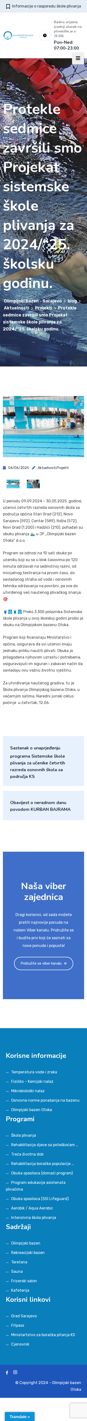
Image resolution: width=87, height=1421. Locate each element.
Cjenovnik (20, 1344)
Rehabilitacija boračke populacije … (42, 1163)
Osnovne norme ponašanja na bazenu (45, 1100)
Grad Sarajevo (24, 1316)
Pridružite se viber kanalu (41, 963)
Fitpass (17, 1325)
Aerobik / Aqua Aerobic (32, 1208)
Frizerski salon (24, 1281)
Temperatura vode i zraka (34, 1072)
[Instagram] (15, 1372)
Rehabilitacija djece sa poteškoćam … (44, 1145)
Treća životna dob (27, 1154)
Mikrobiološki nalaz (28, 1091)
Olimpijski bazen (25, 1243)
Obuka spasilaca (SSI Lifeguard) (40, 1198)
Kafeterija (20, 1290)
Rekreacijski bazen (28, 1252)
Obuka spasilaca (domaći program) (42, 1173)
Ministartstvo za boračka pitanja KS (43, 1335)
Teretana (19, 1262)
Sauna (17, 1271)
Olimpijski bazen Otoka (31, 1109)
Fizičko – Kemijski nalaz (32, 1081)
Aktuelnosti (47, 468)
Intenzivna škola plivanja (33, 1217)
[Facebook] (7, 1372)
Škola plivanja (23, 1135)
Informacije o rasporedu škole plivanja (46, 6)
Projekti (63, 468)
